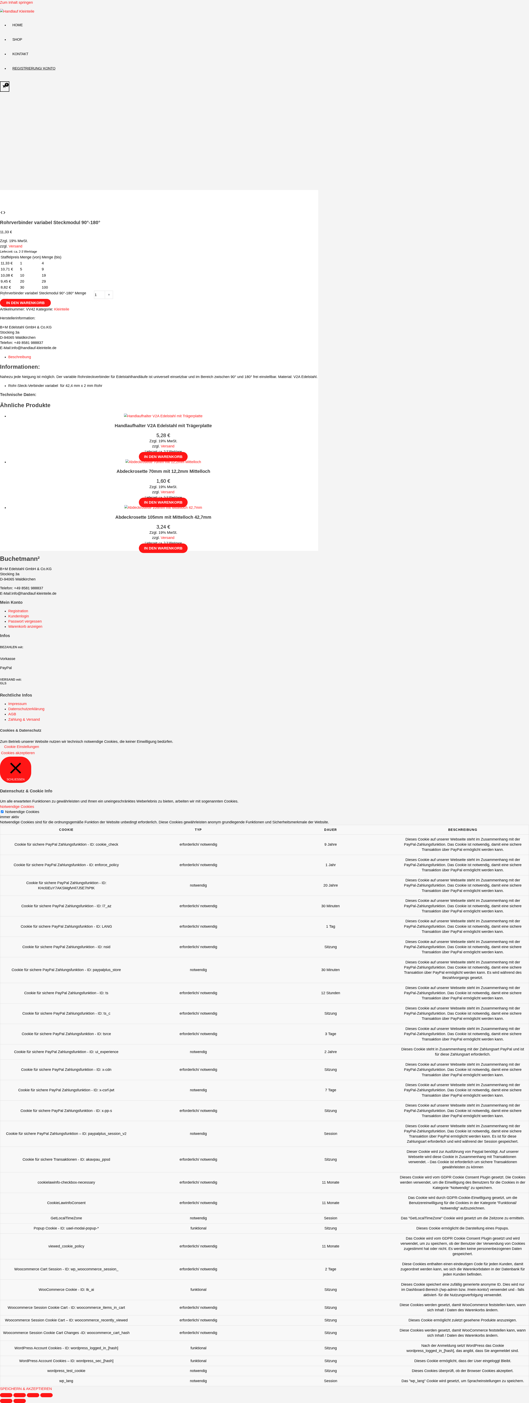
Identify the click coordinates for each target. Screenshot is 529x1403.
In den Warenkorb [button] (163, 457)
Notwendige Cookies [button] (17, 807)
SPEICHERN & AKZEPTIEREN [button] (26, 1389)
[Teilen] (33, 1395)
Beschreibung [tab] (19, 357)
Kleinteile (61, 309)
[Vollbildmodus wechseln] (19, 1395)
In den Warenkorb (25, 303)
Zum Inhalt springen (16, 2)
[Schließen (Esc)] (46, 1395)
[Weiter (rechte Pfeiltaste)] (19, 1401)
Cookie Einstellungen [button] (21, 747)
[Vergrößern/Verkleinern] (6, 1395)
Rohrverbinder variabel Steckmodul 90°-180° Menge (43, 293)
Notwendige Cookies (22, 812)
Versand (15, 246)
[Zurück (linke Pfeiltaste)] (6, 1401)
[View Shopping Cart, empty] (4, 86)
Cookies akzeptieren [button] (18, 753)
